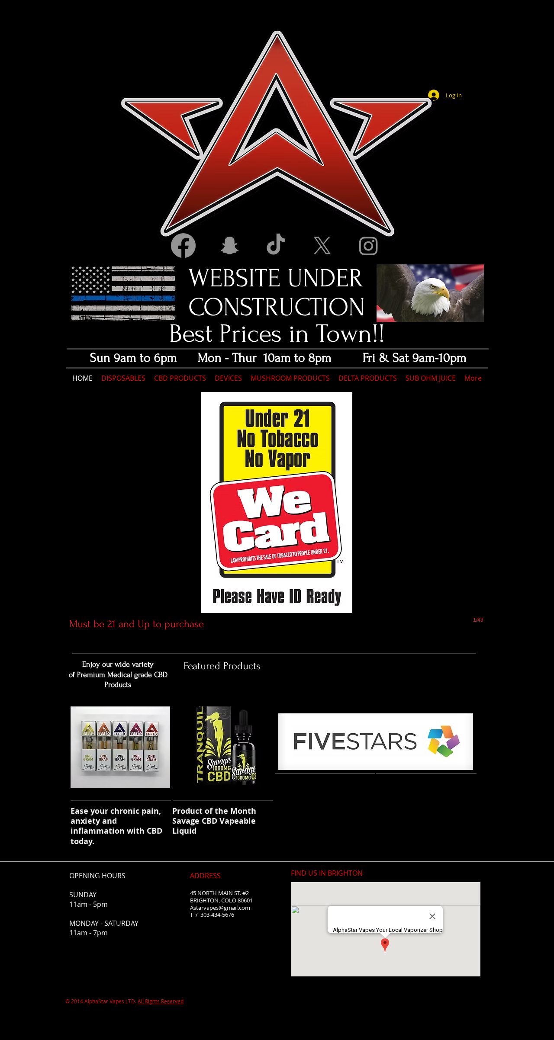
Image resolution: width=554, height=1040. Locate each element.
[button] (276, 517)
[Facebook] (183, 245)
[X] (322, 245)
